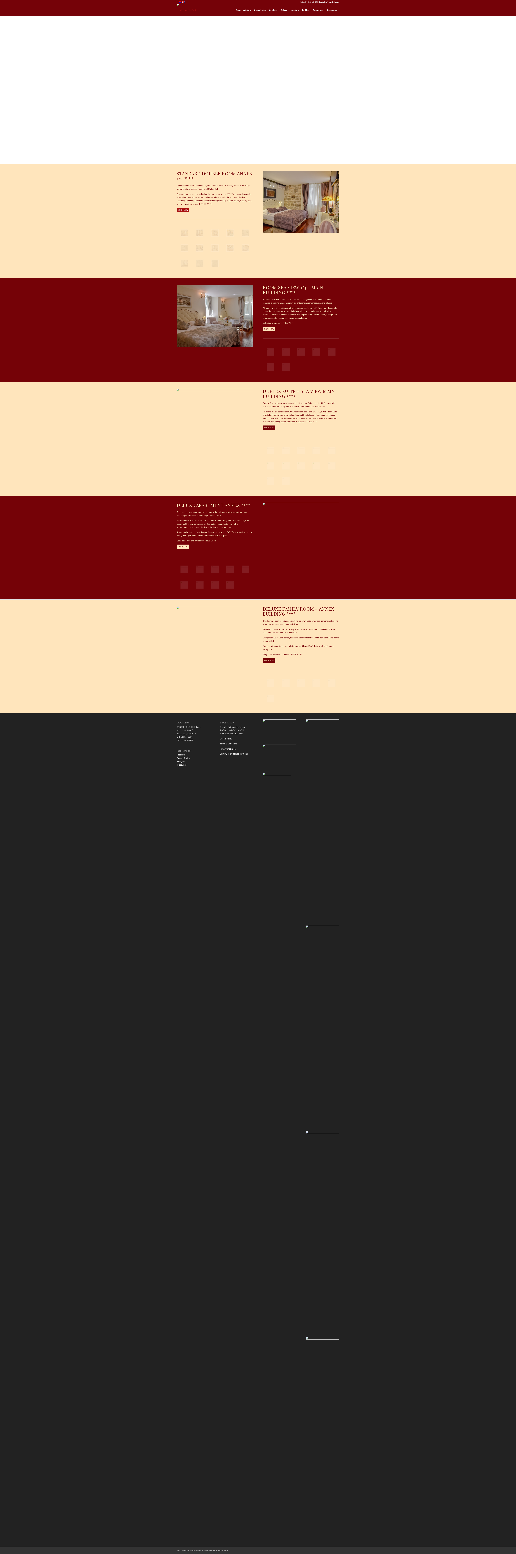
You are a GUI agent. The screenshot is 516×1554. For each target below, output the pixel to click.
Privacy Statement (228, 749)
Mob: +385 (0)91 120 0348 (309, 2)
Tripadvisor (181, 765)
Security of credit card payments (234, 754)
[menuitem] (243, 10)
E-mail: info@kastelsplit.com (329, 2)
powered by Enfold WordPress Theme (215, 1550)
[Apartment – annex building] (184, 569)
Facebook (181, 755)
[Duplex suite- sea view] (285, 450)
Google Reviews (184, 758)
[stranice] (186, 10)
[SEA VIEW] (270, 351)
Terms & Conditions (228, 744)
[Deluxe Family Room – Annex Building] (270, 683)
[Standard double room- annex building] (184, 233)
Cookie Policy (226, 739)
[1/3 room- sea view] (285, 351)
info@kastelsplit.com (236, 727)
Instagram (181, 761)
